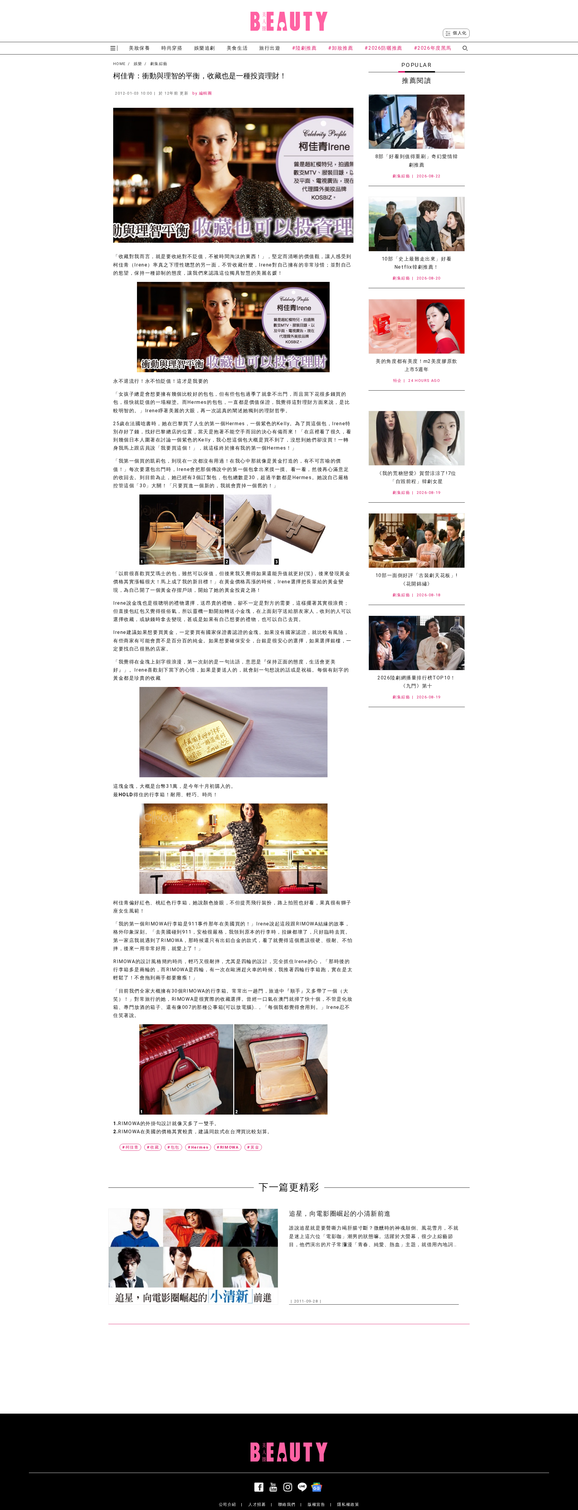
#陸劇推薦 (304, 48)
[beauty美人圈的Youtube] (274, 1487)
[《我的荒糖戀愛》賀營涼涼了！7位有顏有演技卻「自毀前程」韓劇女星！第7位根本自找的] (416, 438)
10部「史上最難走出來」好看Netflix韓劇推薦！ (417, 263)
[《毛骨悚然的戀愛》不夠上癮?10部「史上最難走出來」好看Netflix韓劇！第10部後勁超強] (416, 224)
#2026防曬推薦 (383, 48)
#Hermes (198, 1147)
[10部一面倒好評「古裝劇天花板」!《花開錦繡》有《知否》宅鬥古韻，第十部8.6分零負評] (416, 540)
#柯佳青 (130, 1147)
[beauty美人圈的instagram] (289, 1487)
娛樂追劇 (204, 48)
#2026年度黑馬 (433, 48)
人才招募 (257, 1504)
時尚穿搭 (171, 48)
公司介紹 (227, 1504)
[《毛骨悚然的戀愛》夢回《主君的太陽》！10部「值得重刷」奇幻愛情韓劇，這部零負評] (416, 121)
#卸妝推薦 (340, 48)
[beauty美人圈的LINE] (303, 1487)
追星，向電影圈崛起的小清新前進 (340, 1213)
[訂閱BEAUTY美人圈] (318, 1487)
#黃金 (253, 1147)
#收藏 (153, 1147)
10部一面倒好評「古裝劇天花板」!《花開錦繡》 (416, 579)
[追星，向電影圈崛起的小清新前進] (193, 1257)
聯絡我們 (287, 1504)
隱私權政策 (348, 1504)
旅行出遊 (269, 48)
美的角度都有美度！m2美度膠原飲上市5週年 (417, 365)
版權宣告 (316, 1504)
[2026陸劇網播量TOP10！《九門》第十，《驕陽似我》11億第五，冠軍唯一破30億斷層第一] (416, 643)
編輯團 (205, 93)
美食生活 (237, 48)
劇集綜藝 (158, 64)
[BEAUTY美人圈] (289, 21)
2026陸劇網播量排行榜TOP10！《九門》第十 (417, 682)
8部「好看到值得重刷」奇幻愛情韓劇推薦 (416, 160)
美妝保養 (139, 48)
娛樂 (138, 64)
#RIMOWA (228, 1147)
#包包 (173, 1147)
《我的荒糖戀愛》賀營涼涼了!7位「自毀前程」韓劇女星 (416, 477)
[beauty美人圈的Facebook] (260, 1487)
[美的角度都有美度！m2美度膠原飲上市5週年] (416, 326)
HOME (119, 64)
